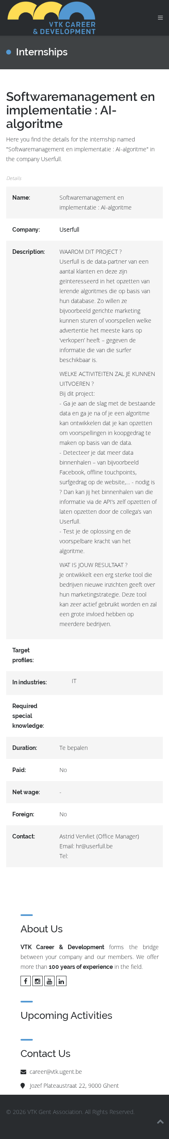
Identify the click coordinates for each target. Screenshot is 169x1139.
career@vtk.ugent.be (56, 1071)
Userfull (69, 229)
